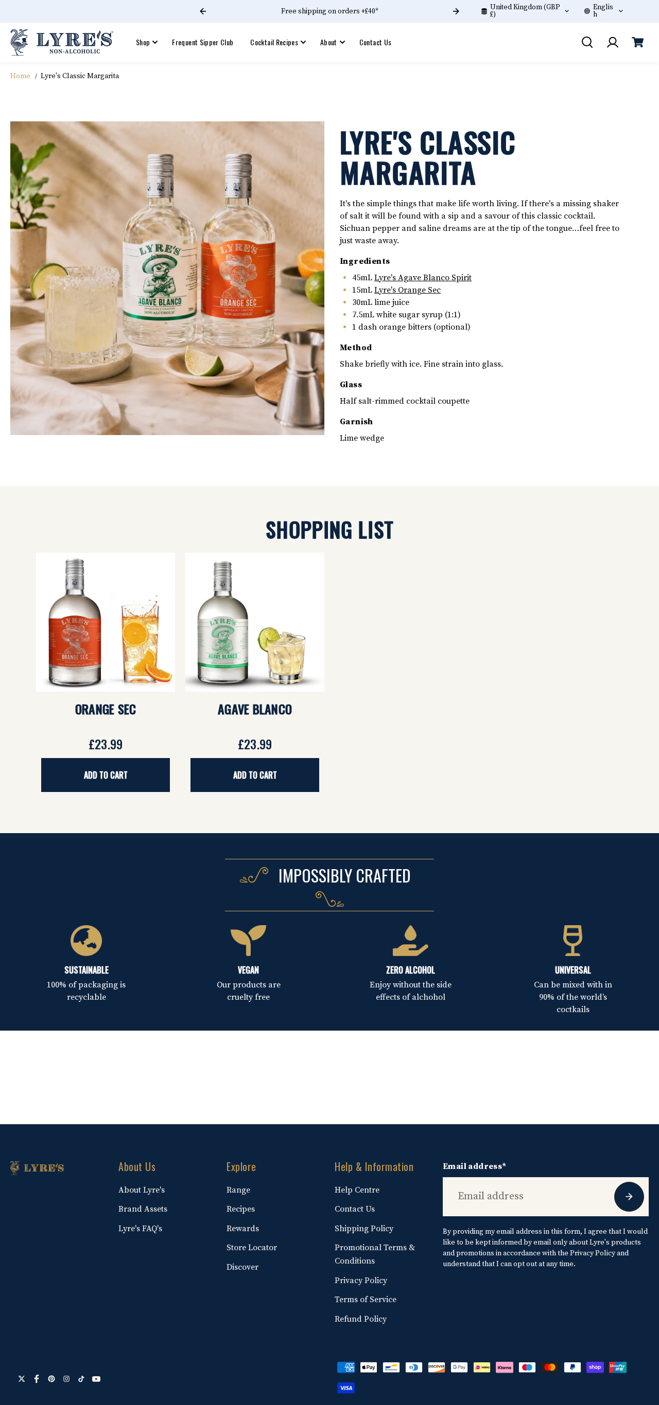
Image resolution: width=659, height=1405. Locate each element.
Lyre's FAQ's (140, 1228)
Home (20, 76)
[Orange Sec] (105, 622)
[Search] (587, 42)
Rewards (243, 1228)
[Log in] (612, 42)
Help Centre (357, 1190)
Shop (143, 42)
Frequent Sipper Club (202, 42)
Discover (242, 1267)
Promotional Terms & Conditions (375, 1254)
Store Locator (252, 1247)
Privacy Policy (361, 1280)
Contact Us (375, 42)
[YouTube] (96, 1379)
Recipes (241, 1209)
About (328, 42)
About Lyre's (141, 1190)
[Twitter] (21, 1379)
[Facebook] (36, 1379)
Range (238, 1190)
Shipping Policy (364, 1228)
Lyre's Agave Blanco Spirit (423, 278)
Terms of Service (365, 1299)
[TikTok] (81, 1379)
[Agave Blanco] (254, 622)
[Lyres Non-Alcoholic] (61, 42)
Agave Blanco (255, 708)
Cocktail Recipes (274, 42)
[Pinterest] (51, 1379)
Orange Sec (105, 708)
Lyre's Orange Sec (407, 290)
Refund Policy (361, 1319)
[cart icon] (637, 42)
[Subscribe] (629, 1197)
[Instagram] (66, 1379)
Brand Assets (142, 1209)
